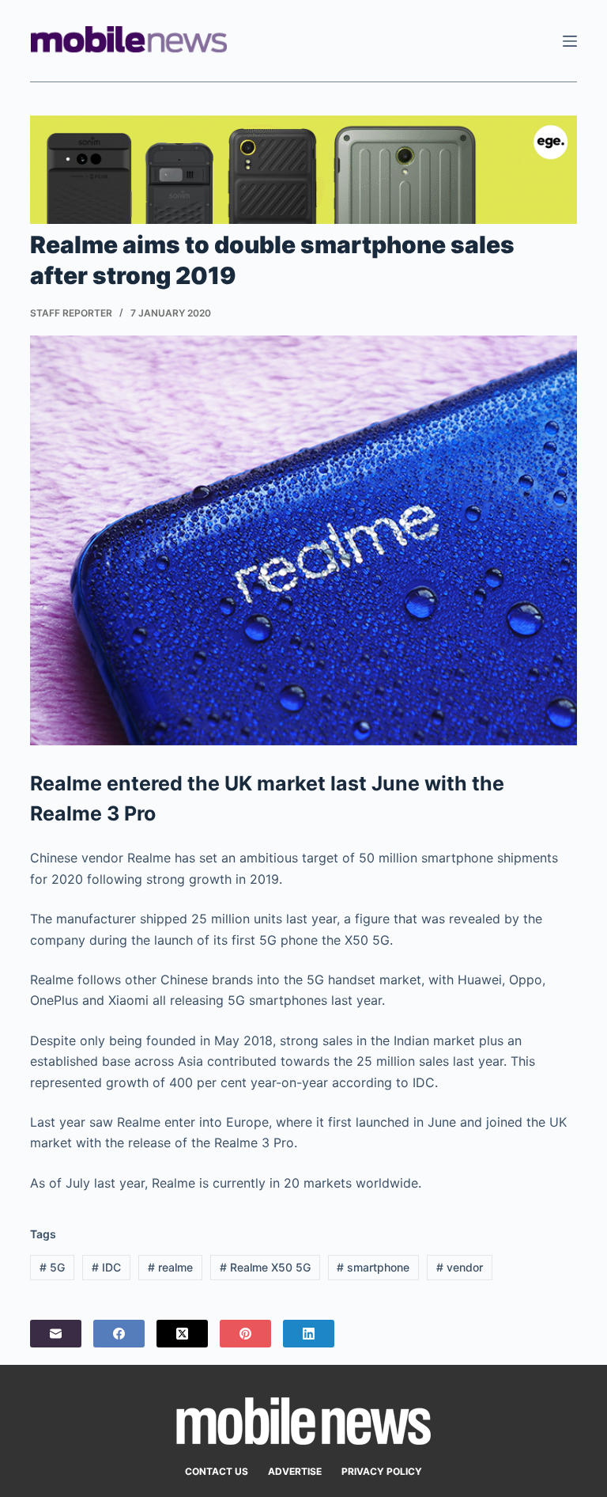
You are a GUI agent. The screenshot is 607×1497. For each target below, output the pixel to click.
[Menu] (570, 41)
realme (170, 1267)
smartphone (373, 1267)
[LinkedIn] (308, 1333)
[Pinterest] (245, 1333)
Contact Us (216, 1471)
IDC (106, 1267)
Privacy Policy (381, 1471)
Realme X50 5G (265, 1267)
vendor (459, 1267)
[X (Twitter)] (182, 1333)
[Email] (55, 1333)
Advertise (295, 1471)
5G (52, 1267)
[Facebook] (119, 1333)
